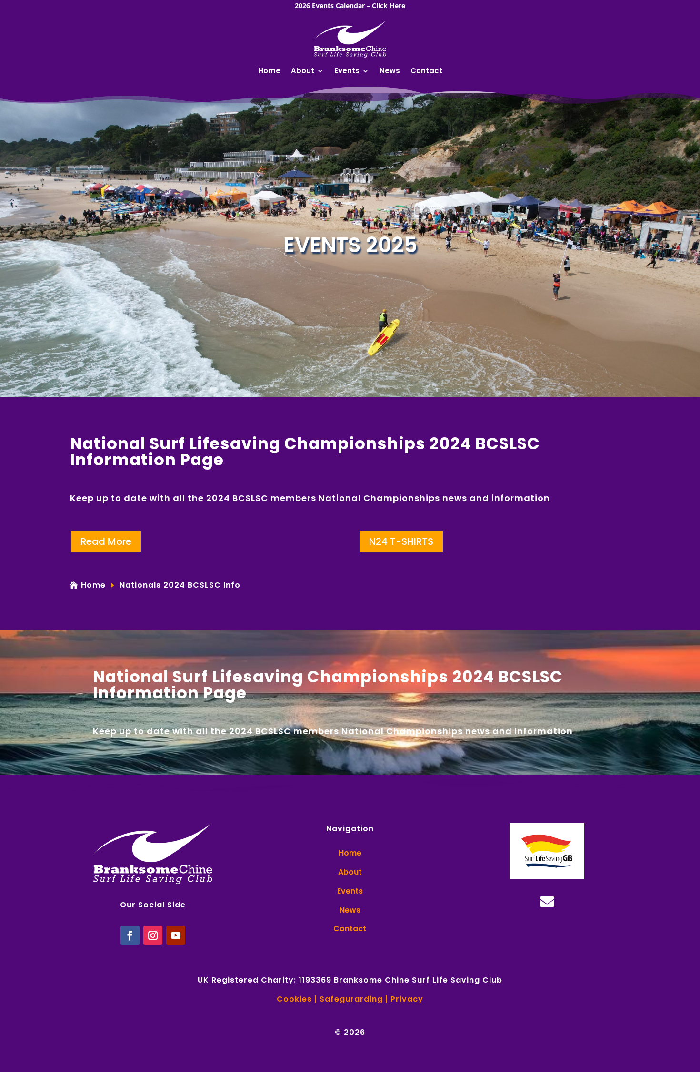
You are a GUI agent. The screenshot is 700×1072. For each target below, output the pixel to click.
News (390, 72)
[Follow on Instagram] (152, 935)
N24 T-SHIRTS (401, 541)
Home (269, 72)
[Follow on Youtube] (175, 935)
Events (347, 72)
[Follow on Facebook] (130, 935)
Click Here (388, 5)
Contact (426, 72)
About (302, 72)
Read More (105, 541)
